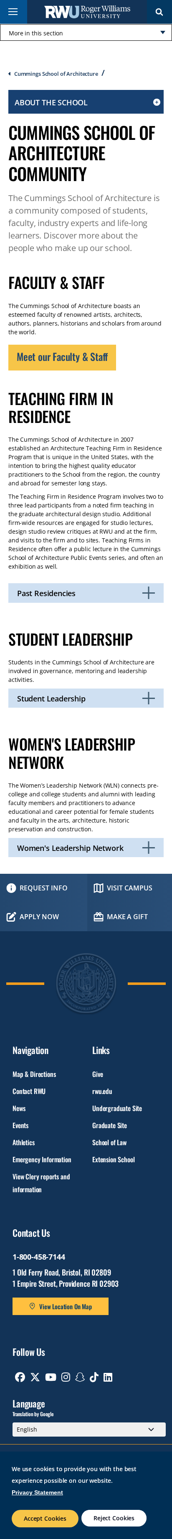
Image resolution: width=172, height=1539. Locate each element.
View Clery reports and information (41, 1182)
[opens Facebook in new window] (20, 1377)
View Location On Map (65, 1306)
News (19, 1108)
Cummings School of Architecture (56, 73)
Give (97, 1074)
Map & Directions (34, 1074)
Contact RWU (29, 1091)
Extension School (113, 1159)
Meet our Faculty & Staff (62, 356)
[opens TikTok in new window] (94, 1377)
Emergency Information (42, 1159)
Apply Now (39, 916)
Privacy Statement (37, 1492)
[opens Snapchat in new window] (80, 1377)
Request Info (44, 888)
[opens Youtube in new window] (50, 1377)
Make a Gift (127, 916)
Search (159, 12)
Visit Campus (129, 888)
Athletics (24, 1142)
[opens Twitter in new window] (35, 1377)
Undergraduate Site (117, 1108)
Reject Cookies (114, 1518)
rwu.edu (102, 1091)
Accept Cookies (45, 1518)
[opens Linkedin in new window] (108, 1377)
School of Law (109, 1142)
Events (20, 1125)
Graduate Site (109, 1125)
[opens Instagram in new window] (65, 1377)
